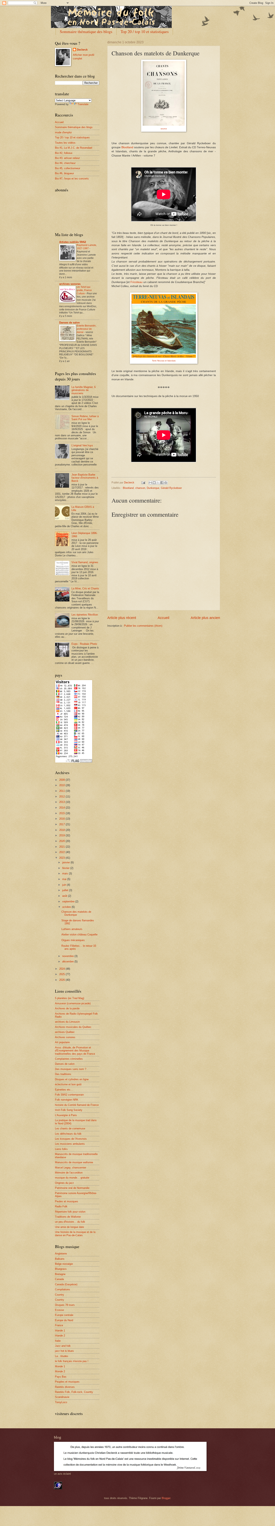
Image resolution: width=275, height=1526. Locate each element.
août (65, 895)
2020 (62, 841)
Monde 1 (60, 1366)
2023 (62, 857)
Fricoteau (136, 282)
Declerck (82, 49)
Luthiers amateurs (71, 929)
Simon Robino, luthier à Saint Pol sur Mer (85, 418)
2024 (62, 968)
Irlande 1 (60, 1330)
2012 (62, 796)
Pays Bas (60, 1376)
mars (65, 873)
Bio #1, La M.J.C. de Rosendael (73, 147)
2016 (62, 818)
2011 (62, 790)
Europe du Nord (64, 1320)
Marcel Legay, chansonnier (70, 1167)
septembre (68, 901)
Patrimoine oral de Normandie (72, 1187)
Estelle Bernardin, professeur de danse (86, 329)
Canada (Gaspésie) (66, 1284)
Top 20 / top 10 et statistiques (145, 31)
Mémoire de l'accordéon (69, 1172)
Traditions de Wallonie (68, 1216)
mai (64, 879)
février (66, 868)
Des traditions (63, 1074)
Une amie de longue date (69, 1226)
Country (59, 1294)
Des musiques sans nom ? (70, 1069)
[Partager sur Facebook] (162, 483)
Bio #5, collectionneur (67, 168)
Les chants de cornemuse (70, 1128)
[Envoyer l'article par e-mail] (143, 482)
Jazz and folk (63, 1345)
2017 (62, 824)
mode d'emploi (63, 132)
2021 (62, 846)
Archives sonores (65, 1037)
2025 (62, 974)
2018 (62, 829)
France (59, 1325)
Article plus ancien (205, 618)
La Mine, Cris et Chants (85, 588)
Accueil (163, 618)
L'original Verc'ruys (82, 445)
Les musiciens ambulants (70, 1143)
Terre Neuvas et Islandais (164, 361)
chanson (140, 487)
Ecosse (59, 1309)
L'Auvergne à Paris (66, 1115)
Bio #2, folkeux (63, 152)
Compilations (62, 1289)
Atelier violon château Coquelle (79, 934)
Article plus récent (121, 618)
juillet (65, 890)
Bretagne (60, 1274)
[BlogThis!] (154, 483)
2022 (62, 852)
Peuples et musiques (67, 1381)
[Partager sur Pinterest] (166, 483)
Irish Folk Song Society (68, 1109)
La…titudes (61, 1356)
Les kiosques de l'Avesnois (71, 1138)
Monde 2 (60, 1371)
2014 (62, 807)
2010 (62, 785)
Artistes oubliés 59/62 (72, 242)
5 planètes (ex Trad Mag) (69, 998)
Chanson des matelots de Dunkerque (76, 913)
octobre (67, 906)
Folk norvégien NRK (66, 1099)
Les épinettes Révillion (84, 614)
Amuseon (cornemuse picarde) (73, 1003)
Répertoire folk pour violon (70, 1211)
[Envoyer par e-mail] (150, 483)
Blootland (127, 147)
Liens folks (61, 1149)
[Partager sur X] (158, 483)
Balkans (59, 1258)
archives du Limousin (67, 1021)
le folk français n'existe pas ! (71, 1361)
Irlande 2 (60, 1335)
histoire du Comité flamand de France (77, 1104)
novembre (68, 956)
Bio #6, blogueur (64, 173)
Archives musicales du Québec (73, 1026)
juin (64, 884)
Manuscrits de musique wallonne (74, 1162)
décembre (68, 961)
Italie (58, 1340)
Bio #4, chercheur (65, 163)
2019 (62, 835)
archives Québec (65, 1032)
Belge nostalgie (64, 1263)
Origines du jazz (64, 1182)
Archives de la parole (67, 1008)
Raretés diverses (65, 1386)
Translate (83, 104)
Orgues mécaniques (73, 940)
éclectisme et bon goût (68, 1084)
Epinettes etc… (64, 1089)
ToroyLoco (61, 1402)
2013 (62, 801)
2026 (62, 979)
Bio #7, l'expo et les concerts (72, 178)
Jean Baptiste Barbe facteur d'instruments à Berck (84, 477)
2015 (62, 813)
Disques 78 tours (65, 1304)
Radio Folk (61, 1206)
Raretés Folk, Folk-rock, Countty (74, 1391)
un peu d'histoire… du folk (70, 1221)
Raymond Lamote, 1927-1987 (87, 247)
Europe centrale (64, 1315)
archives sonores (70, 283)
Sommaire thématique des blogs (86, 31)
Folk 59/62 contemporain (69, 1094)
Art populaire (62, 1042)
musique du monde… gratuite (72, 1177)
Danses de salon (69, 322)
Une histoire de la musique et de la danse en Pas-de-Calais (75, 1234)
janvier (66, 862)
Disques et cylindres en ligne (72, 1079)
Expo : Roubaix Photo (84, 643)
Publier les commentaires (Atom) (143, 625)
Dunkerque (153, 487)
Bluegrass (61, 1268)
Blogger (166, 1498)
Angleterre (61, 1253)
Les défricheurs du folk (68, 1133)
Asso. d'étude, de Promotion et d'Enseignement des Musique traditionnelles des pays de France (75, 1050)
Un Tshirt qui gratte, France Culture (84, 290)
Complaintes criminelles (69, 1058)
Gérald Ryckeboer (171, 487)
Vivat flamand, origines (84, 562)
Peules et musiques (66, 1201)
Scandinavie (62, 1396)
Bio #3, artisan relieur (67, 158)
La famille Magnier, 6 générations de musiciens (83, 390)
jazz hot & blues (64, 1350)
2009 (62, 779)
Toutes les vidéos (65, 142)
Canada (59, 1279)
